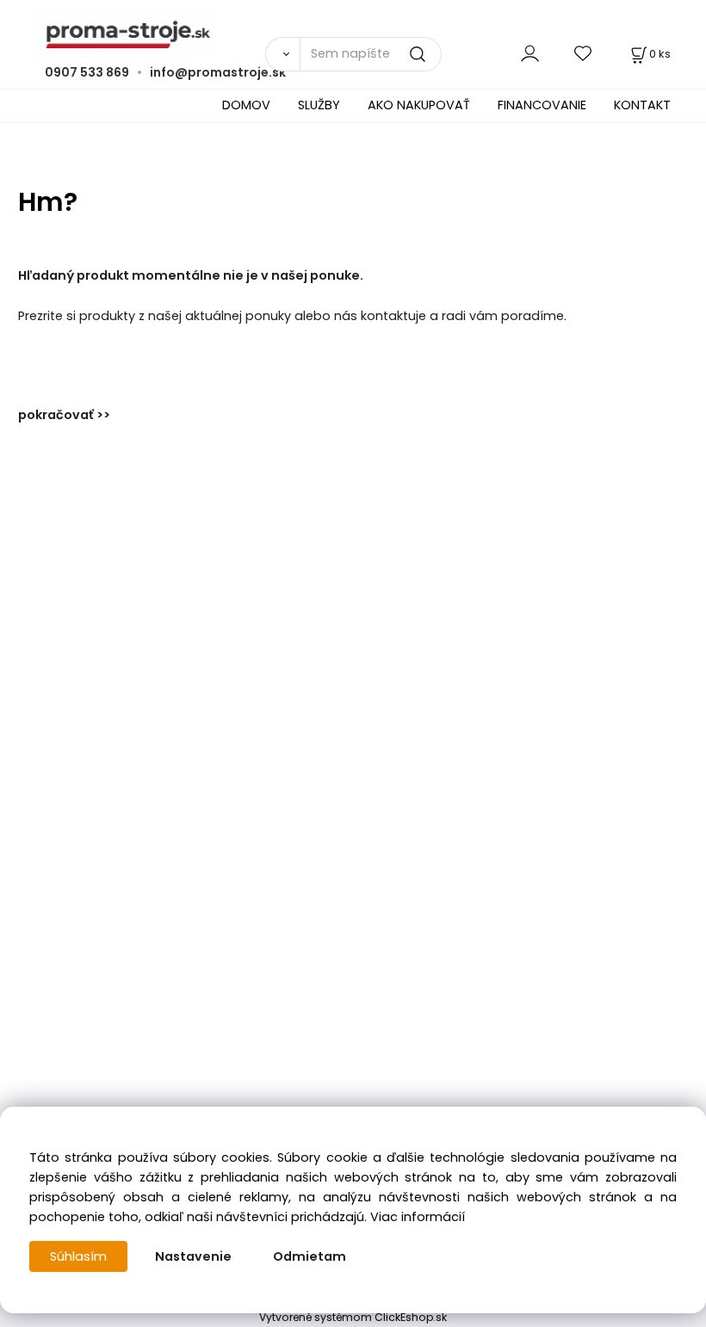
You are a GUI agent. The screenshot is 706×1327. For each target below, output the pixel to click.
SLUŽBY (319, 105)
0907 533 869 (87, 72)
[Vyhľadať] (282, 54)
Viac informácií (417, 1216)
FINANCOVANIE (542, 105)
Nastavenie (193, 1256)
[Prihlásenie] (530, 54)
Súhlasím (78, 1256)
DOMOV (246, 105)
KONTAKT (642, 105)
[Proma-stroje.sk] (353, 34)
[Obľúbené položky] (583, 54)
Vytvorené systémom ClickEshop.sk (353, 1317)
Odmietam (309, 1256)
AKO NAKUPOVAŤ (419, 105)
